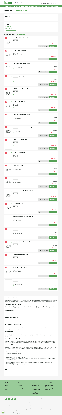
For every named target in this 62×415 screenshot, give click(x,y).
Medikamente (11, 6)
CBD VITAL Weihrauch (18, 280)
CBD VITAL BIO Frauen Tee (19, 229)
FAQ (5, 390)
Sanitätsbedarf (37, 6)
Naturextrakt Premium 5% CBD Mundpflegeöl (23, 127)
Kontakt (6, 392)
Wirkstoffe (33, 390)
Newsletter (6, 389)
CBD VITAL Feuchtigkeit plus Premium (21, 63)
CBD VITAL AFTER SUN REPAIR (19, 152)
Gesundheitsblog (50, 6)
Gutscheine (56, 6)
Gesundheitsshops (35, 386)
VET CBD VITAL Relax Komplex (20, 267)
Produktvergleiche (44, 6)
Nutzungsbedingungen (49, 398)
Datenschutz (43, 398)
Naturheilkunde (21, 6)
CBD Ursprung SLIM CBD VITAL (20, 139)
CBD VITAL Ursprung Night (19, 76)
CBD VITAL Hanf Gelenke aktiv (19, 50)
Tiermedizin (16, 6)
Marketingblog (20, 388)
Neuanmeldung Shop (21, 386)
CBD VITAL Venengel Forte (19, 101)
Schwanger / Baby (28, 6)
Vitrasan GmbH (15, 40)
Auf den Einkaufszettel (44, 46)
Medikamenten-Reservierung (9, 386)
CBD (13, 68)
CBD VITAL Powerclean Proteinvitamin (21, 114)
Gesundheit (6, 6)
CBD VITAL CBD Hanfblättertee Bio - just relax (23, 241)
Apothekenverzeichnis (35, 385)
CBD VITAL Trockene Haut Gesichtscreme (22, 88)
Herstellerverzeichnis (35, 388)
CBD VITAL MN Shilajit (18, 165)
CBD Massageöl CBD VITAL (19, 203)
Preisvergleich (52, 46)
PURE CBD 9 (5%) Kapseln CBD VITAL (21, 178)
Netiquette (55, 398)
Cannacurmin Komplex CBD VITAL (20, 254)
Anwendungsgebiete (35, 392)
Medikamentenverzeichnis (36, 389)
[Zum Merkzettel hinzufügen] (11, 50)
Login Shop (20, 385)
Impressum (38, 398)
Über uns (6, 385)
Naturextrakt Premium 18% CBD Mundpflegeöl (23, 216)
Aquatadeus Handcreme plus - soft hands (22, 37)
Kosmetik (32, 6)
